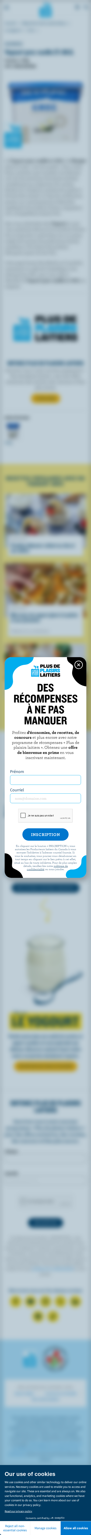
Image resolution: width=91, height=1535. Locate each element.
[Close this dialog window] (78, 665)
